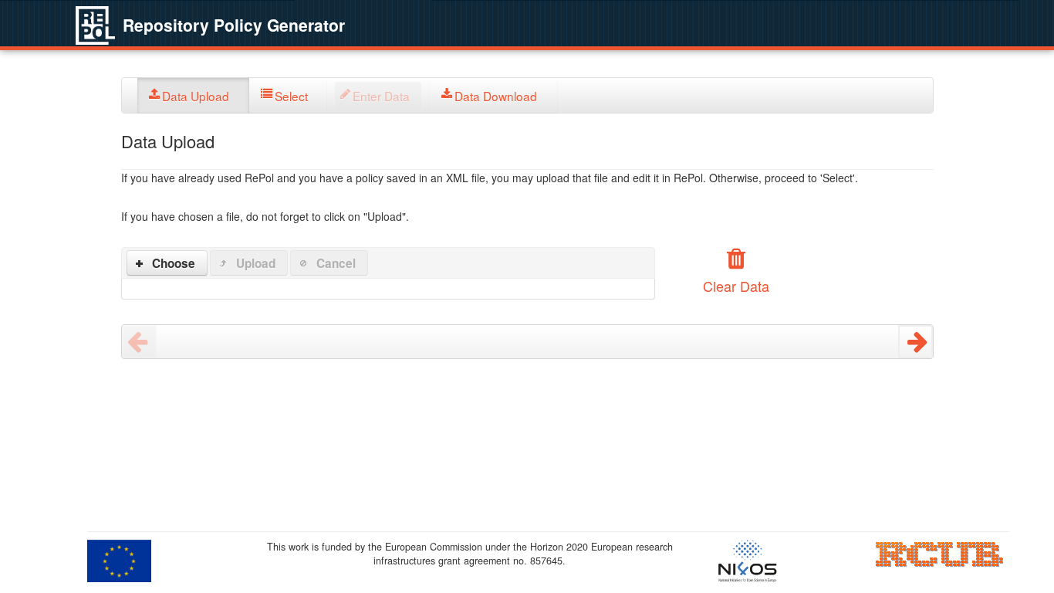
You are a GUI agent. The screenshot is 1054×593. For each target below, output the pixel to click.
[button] (167, 263)
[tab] (193, 95)
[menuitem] (193, 95)
